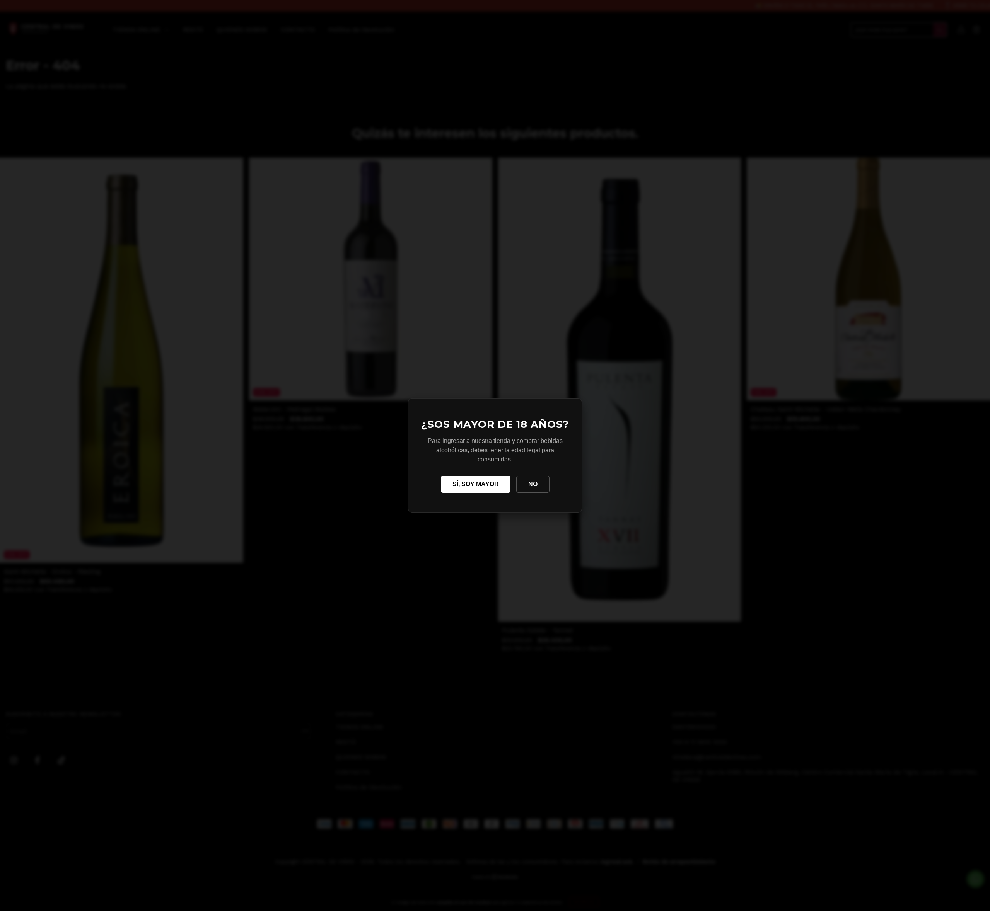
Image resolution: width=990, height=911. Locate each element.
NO (533, 484)
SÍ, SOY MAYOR (475, 484)
